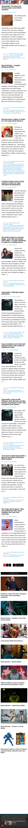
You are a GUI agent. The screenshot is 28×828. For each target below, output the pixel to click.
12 (14, 565)
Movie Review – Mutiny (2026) (11, 662)
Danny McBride (7, 165)
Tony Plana (14, 231)
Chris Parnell (6, 228)
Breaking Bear (20, 225)
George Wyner (11, 335)
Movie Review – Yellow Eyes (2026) (13, 705)
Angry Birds (12, 164)
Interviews (17, 776)
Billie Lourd (16, 391)
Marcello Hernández (16, 169)
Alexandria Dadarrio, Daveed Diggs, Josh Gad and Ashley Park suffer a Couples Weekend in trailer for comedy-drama (13, 239)
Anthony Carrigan (14, 333)
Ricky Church (20, 53)
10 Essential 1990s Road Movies (12, 641)
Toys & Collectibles (17, 793)
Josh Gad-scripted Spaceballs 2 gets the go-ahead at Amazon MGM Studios (13, 457)
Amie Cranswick (13, 161)
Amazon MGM (12, 500)
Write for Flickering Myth (17, 806)
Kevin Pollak (8, 113)
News (14, 53)
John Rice (18, 166)
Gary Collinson (13, 332)
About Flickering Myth (17, 801)
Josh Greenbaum (19, 55)
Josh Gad (12, 55)
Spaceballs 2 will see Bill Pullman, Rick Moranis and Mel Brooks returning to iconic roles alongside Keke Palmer (13, 401)
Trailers (5, 162)
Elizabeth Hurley (15, 228)
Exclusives (17, 778)
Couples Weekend (10, 111)
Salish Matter (10, 172)
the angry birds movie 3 (14, 556)
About (17, 799)
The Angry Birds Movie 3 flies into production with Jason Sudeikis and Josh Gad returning (12, 511)
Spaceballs (13, 57)
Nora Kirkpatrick (16, 113)
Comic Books (17, 788)
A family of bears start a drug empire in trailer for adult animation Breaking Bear (12, 183)
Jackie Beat (10, 229)
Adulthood (12, 390)
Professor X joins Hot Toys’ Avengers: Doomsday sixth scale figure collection (14, 595)
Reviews (22, 107)
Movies (11, 53)
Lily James (14, 168)
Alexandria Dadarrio (14, 283)
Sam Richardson (18, 172)
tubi (19, 231)
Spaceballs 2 (17, 337)
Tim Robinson (16, 173)
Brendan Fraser (7, 227)
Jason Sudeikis (11, 166)
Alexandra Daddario (14, 110)
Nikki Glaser (11, 171)
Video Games (11, 162)
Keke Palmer (8, 168)
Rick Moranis (16, 446)
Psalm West (17, 171)
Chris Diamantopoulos (17, 227)
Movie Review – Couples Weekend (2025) (10, 66)
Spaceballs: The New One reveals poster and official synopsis (11, 7)
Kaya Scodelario (7, 393)
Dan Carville (12, 107)
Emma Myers (14, 165)
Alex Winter (18, 390)
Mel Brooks (6, 56)
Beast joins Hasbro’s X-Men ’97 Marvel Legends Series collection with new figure (14, 750)
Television (5, 224)
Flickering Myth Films (17, 796)
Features (17, 771)
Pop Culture (17, 781)
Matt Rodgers (13, 222)
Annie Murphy (12, 225)
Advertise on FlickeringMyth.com (17, 803)
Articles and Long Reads (17, 773)
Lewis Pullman (10, 336)
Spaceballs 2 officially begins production (12, 293)
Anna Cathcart (20, 164)
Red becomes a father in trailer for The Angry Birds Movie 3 (13, 120)
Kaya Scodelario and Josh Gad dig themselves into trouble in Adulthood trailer (13, 345)
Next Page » (20, 565)
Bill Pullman (13, 445)
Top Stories (6, 109)
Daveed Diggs (18, 111)
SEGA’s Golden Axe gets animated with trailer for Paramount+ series (12, 683)
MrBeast (5, 171)
